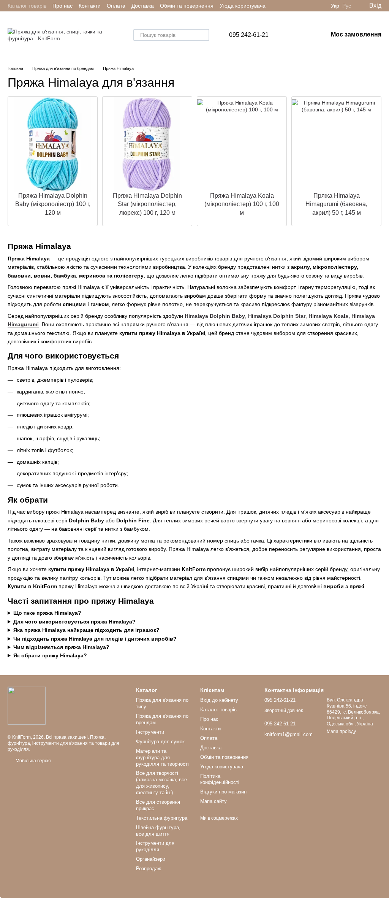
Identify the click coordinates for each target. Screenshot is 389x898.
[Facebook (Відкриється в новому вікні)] (320, 6)
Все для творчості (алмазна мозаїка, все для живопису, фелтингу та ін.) (161, 782)
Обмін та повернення (186, 6)
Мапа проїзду (341, 731)
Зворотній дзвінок (283, 710)
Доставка (142, 6)
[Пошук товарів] (203, 35)
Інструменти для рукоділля (155, 846)
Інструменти (150, 732)
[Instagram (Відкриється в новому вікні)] (311, 6)
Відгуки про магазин (223, 792)
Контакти (90, 6)
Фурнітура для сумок (160, 741)
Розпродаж (148, 868)
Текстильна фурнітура (161, 818)
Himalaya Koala (328, 316)
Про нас (62, 6)
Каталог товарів (27, 6)
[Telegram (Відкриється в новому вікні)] (293, 6)
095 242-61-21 (249, 35)
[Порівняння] (302, 35)
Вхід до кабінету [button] (219, 700)
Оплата (116, 6)
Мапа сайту (213, 801)
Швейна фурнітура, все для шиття (158, 831)
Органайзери (150, 859)
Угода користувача (243, 6)
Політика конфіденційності (219, 779)
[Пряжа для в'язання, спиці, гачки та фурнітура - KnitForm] (27, 705)
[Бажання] (282, 35)
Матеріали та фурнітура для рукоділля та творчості (162, 757)
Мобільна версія (32, 760)
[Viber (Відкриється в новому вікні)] (302, 6)
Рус (346, 5)
